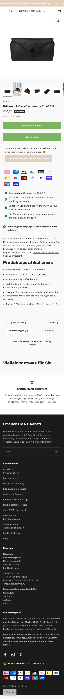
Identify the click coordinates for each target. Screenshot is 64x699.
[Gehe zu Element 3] (27, 91)
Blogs (6, 538)
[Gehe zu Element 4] (37, 91)
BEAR (6, 101)
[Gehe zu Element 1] (7, 91)
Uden (5, 603)
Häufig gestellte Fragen (15, 505)
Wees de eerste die (32, 343)
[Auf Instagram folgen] (13, 655)
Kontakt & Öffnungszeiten (11, 471)
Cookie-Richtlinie (12, 533)
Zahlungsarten (10, 478)
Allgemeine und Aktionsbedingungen (13, 526)
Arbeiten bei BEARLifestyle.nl (11, 517)
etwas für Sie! (52, 304)
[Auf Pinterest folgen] (21, 655)
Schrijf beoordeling (16, 322)
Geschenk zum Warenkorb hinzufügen (28, 158)
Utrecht (7, 599)
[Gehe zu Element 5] (47, 91)
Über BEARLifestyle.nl (14, 510)
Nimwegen (8, 592)
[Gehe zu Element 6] (57, 91)
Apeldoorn (8, 596)
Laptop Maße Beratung (15, 499)
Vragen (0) (49, 330)
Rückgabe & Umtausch (15, 489)
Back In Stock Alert (32, 125)
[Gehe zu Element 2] (17, 89)
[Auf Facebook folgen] (5, 655)
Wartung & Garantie (13, 494)
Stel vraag (52, 322)
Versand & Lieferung (13, 483)
